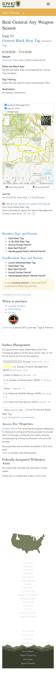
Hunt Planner (28, 635)
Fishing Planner (28, 643)
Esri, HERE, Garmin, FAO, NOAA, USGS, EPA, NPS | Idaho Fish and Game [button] (21, 183)
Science (28, 587)
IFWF (28, 647)
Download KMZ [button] (42, 187)
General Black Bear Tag (21, 40)
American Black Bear (13, 60)
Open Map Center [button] (16, 187)
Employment (28, 598)
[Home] (11, 4)
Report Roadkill (28, 663)
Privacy (28, 605)
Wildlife (28, 573)
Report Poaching (28, 655)
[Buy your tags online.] (13, 319)
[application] (28, 149)
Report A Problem (28, 594)
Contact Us (28, 591)
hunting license (20, 282)
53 (25, 214)
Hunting (28, 563)
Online (11, 312)
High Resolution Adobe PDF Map (30, 203)
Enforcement (28, 580)
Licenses (28, 570)
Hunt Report (28, 651)
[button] (6, 118)
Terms (28, 609)
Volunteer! (28, 659)
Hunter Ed (28, 639)
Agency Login (28, 616)
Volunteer (28, 602)
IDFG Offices (14, 309)
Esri (51, 183)
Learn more (8, 327)
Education (28, 577)
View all (6, 452)
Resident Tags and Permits (19, 233)
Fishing (28, 566)
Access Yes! (8, 428)
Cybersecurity (28, 612)
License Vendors (16, 306)
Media (28, 584)
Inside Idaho (29, 417)
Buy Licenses (28, 631)
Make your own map (13, 410)
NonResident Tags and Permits (22, 258)
